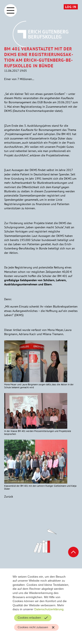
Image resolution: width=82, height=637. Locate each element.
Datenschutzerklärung (48, 609)
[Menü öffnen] (10, 10)
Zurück (8, 496)
